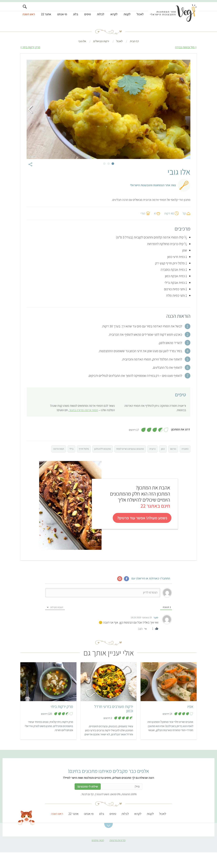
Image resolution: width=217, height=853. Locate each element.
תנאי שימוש (98, 840)
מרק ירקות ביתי (31, 47)
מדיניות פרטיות (117, 840)
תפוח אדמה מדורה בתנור (83, 410)
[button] (108, 825)
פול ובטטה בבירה (184, 47)
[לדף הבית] (173, 13)
